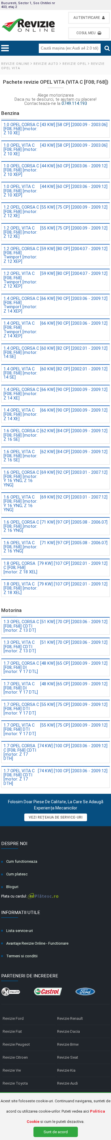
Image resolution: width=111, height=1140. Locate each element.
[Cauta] (107, 48)
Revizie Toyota (15, 1083)
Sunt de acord (56, 1132)
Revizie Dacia (68, 1031)
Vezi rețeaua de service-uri (56, 817)
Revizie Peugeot (16, 1044)
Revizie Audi (67, 1083)
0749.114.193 (74, 103)
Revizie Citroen (15, 1057)
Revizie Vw (12, 1070)
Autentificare (86, 18)
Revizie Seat (67, 1057)
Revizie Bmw (68, 1044)
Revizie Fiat (12, 1031)
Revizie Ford (13, 1018)
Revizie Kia (66, 1070)
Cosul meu (85, 33)
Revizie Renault (70, 1018)
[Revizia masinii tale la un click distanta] (28, 25)
